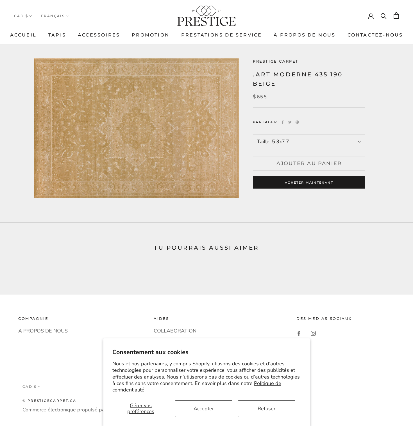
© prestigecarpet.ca (49, 400)
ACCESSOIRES (99, 35)
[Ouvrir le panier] (396, 15)
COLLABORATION (175, 330)
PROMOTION (150, 35)
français (53, 16)
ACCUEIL (23, 35)
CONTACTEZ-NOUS (375, 35)
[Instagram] (313, 333)
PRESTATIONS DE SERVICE (221, 35)
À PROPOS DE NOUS (304, 35)
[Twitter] (290, 122)
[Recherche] (384, 16)
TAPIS (57, 35)
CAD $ (21, 16)
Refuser (266, 408)
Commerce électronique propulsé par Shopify (73, 409)
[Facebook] (282, 122)
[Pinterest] (297, 122)
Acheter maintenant (309, 182)
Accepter (204, 408)
